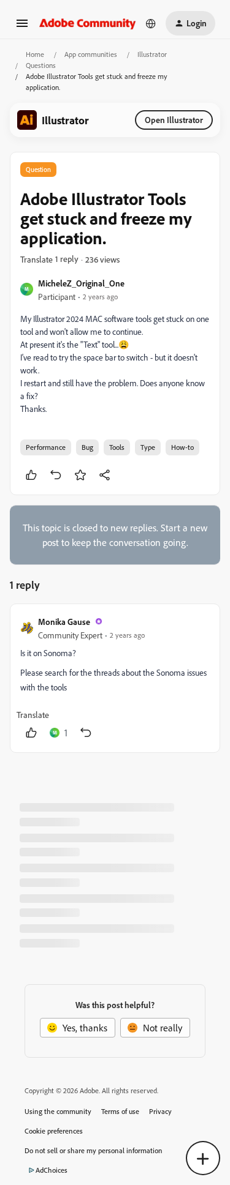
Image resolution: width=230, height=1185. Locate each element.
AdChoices (51, 1170)
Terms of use (120, 1111)
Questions (41, 65)
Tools (117, 447)
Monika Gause (64, 621)
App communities (90, 54)
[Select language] (151, 23)
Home (35, 54)
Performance (46, 447)
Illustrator (152, 54)
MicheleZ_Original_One (81, 283)
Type (147, 447)
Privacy (160, 1111)
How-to (182, 447)
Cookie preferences (54, 1130)
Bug (87, 447)
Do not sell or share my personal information (94, 1150)
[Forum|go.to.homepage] (87, 22)
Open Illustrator (174, 119)
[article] (115, 678)
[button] (22, 27)
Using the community (58, 1111)
